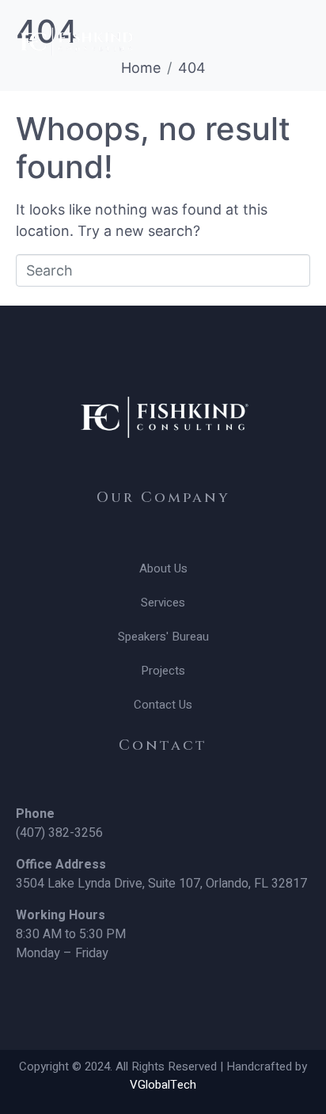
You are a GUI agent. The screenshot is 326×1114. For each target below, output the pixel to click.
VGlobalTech (163, 1084)
